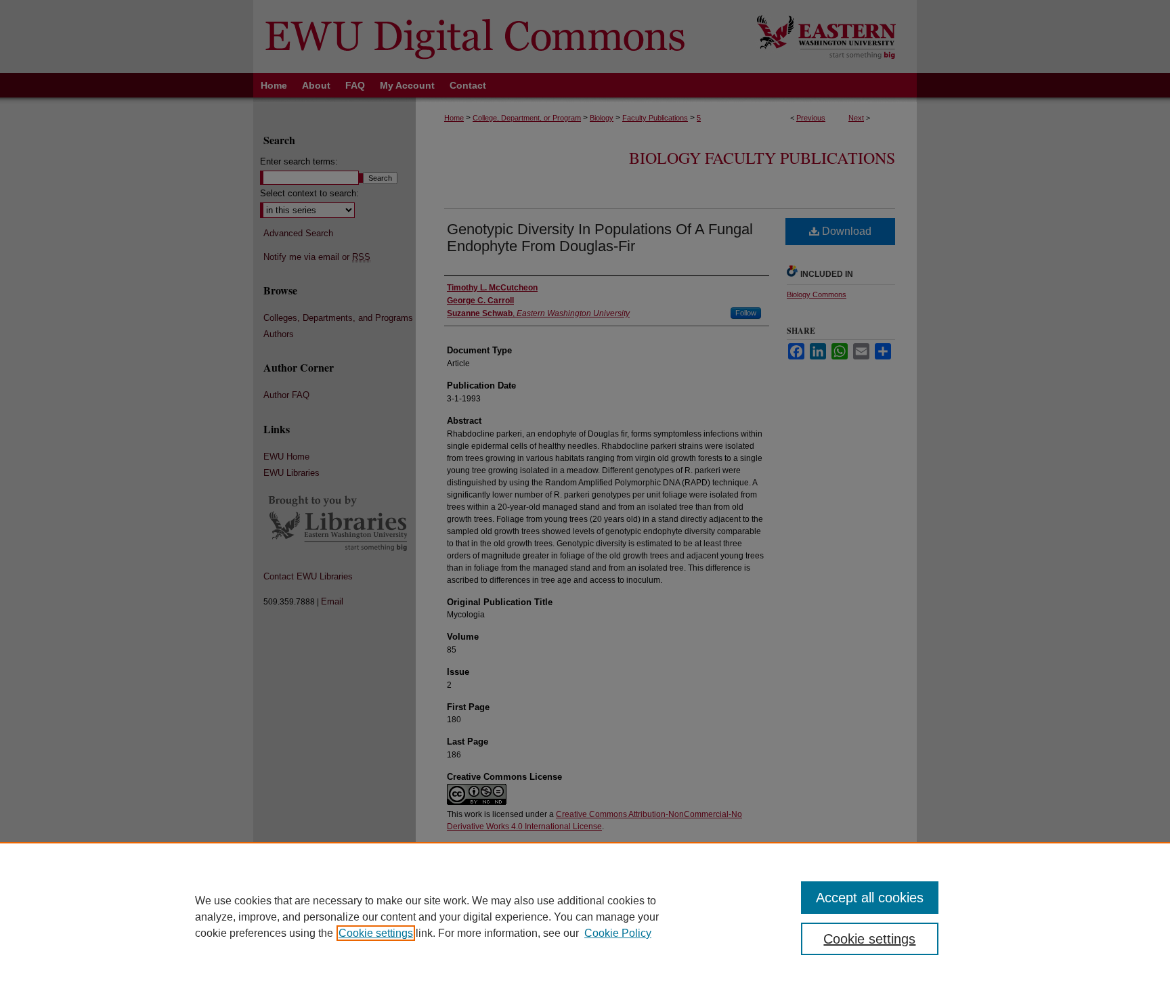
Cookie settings (376, 933)
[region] (585, 916)
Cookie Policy (617, 933)
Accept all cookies (870, 897)
